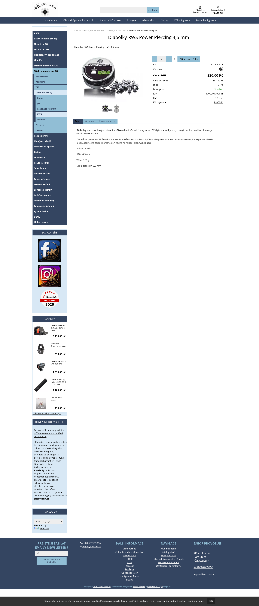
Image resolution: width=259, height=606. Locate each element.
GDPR (129, 559)
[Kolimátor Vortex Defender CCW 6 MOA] (41, 331)
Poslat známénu (107, 121)
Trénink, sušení (42, 184)
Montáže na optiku (44, 146)
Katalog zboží (168, 552)
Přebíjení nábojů (42, 141)
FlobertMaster (41, 222)
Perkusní (40, 81)
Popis (77, 121)
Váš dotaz (90, 121)
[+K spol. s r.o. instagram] (49, 276)
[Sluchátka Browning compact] (41, 349)
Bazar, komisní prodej (45, 38)
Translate (44, 528)
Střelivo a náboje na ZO (46, 65)
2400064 (218, 102)
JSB (38, 103)
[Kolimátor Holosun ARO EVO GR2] (41, 367)
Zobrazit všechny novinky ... (47, 413)
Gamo (40, 98)
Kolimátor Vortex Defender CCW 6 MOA (58, 328)
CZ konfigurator (182, 20)
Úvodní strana (50, 20)
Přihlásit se (200, 10)
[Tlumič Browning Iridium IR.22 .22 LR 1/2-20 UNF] (41, 385)
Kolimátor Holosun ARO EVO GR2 (58, 362)
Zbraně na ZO (41, 44)
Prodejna (131, 20)
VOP (129, 562)
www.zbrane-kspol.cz (102, 586)
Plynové (40, 125)
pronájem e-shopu (155, 586)
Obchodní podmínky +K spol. (78, 20)
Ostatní (41, 119)
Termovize (39, 157)
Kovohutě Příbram (46, 108)
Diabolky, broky (44, 92)
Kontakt (130, 565)
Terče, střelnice (42, 179)
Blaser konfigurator (206, 20)
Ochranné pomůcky (44, 200)
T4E (37, 87)
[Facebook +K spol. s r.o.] (49, 261)
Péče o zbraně (41, 135)
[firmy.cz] (49, 299)
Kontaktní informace (110, 20)
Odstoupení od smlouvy (168, 565)
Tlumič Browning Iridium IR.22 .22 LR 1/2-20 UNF (58, 382)
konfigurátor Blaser (130, 576)
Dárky (37, 216)
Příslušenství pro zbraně (46, 54)
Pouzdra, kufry (41, 162)
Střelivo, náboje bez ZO (46, 71)
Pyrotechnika (41, 211)
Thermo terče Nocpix (56, 398)
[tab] (78, 121)
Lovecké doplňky (43, 189)
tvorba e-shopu (139, 586)
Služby (164, 20)
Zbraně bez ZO (41, 49)
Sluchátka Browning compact (58, 344)
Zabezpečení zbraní (44, 206)
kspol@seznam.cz (91, 546)
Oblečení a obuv (42, 195)
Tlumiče (38, 60)
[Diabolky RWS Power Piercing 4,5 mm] (110, 78)
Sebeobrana (40, 168)
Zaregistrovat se (200, 12)
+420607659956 (92, 543)
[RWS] (221, 70)
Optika (37, 152)
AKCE (36, 33)
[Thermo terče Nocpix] (41, 403)
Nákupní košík (168, 555)
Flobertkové (42, 76)
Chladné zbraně (42, 173)
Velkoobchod (148, 20)
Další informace (196, 601)
